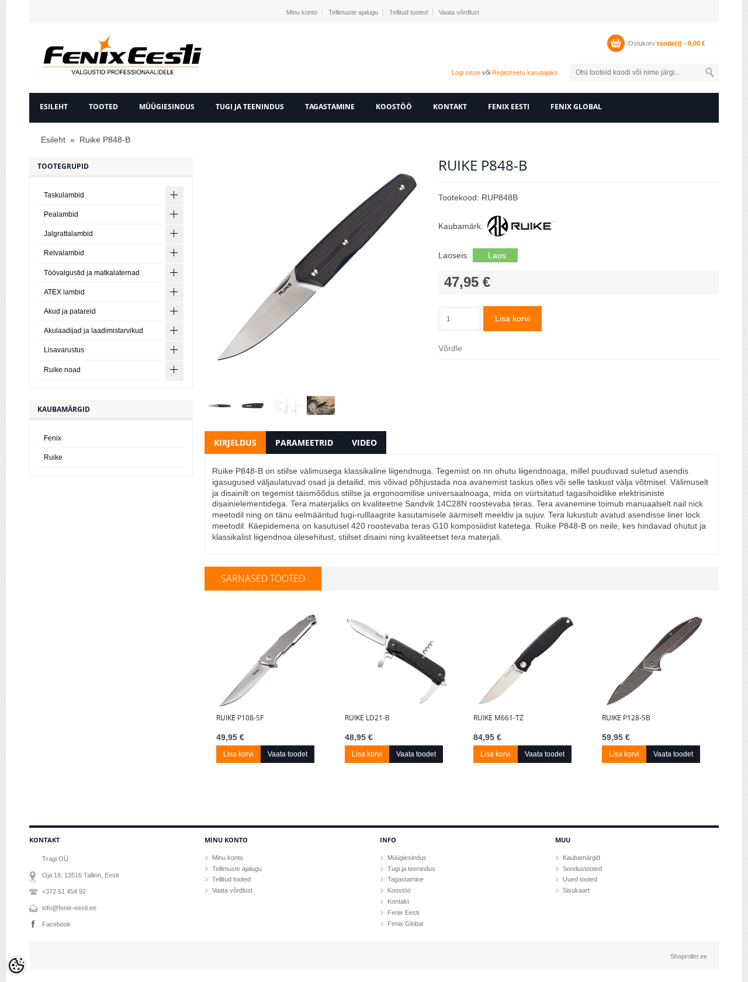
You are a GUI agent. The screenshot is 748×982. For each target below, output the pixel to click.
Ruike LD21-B (367, 718)
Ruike (53, 457)
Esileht (54, 107)
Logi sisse (466, 72)
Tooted (103, 107)
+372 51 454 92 (64, 891)
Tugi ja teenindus (250, 107)
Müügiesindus (167, 107)
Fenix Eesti (508, 107)
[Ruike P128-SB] (654, 660)
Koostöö (394, 107)
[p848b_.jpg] (219, 405)
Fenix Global (576, 107)
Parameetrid (304, 442)
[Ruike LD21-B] (397, 660)
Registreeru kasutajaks (525, 72)
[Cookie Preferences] (16, 965)
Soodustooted (582, 868)
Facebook (56, 924)
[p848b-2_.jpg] (252, 405)
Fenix (52, 438)
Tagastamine (330, 107)
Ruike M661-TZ (498, 718)
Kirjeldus (235, 442)
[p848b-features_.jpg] (286, 405)
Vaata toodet (287, 754)
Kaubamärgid (581, 857)
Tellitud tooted (408, 12)
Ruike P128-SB (626, 718)
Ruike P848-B (104, 139)
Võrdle (450, 348)
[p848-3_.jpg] (320, 405)
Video (364, 442)
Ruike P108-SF (240, 718)
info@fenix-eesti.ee (69, 907)
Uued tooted (580, 879)
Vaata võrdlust (459, 12)
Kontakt (450, 107)
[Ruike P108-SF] (268, 660)
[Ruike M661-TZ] (526, 660)
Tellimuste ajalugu (353, 12)
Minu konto (301, 12)
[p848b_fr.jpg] (316, 268)
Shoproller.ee (688, 956)
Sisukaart (576, 890)
